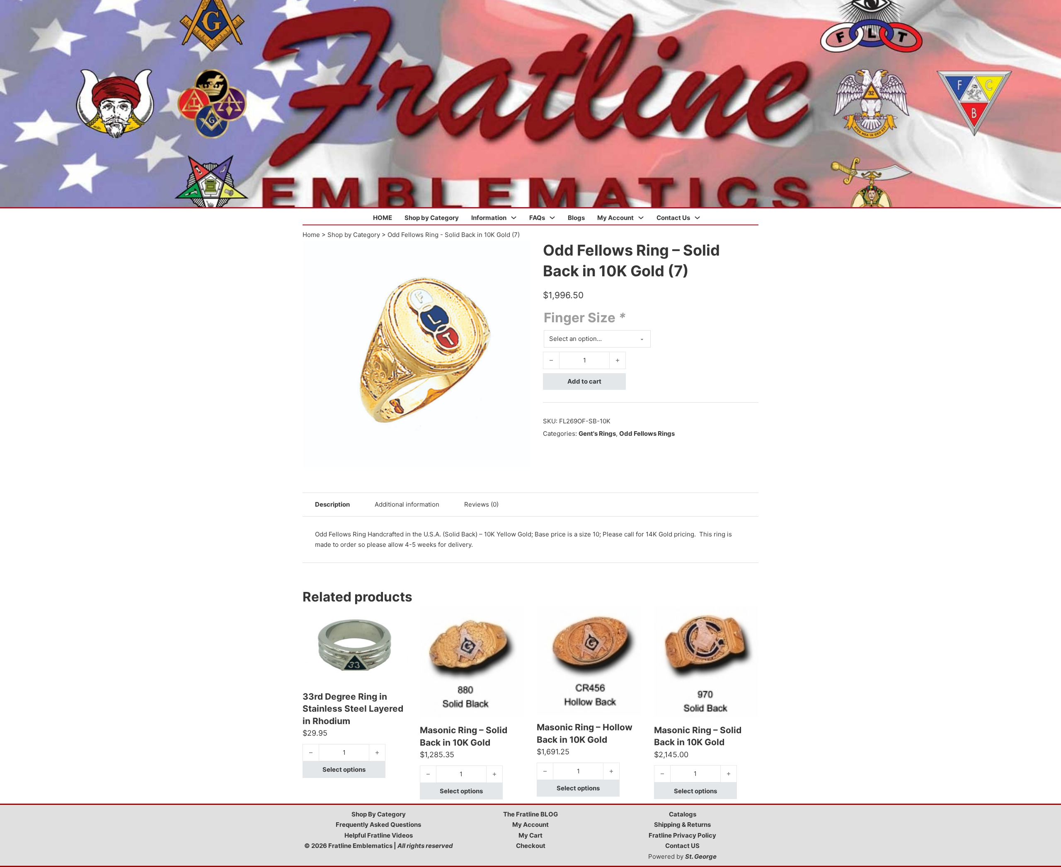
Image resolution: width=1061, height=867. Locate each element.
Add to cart (584, 381)
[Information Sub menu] (514, 218)
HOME (382, 218)
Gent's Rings (597, 433)
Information (488, 218)
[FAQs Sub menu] (552, 218)
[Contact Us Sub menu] (697, 218)
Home (311, 235)
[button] (519, 251)
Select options (344, 769)
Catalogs (682, 814)
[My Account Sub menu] (641, 218)
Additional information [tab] (407, 504)
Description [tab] (332, 504)
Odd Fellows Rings (647, 433)
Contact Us (673, 218)
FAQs (537, 218)
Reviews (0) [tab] (481, 504)
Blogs (576, 218)
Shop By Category (378, 814)
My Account (615, 218)
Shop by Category (432, 218)
